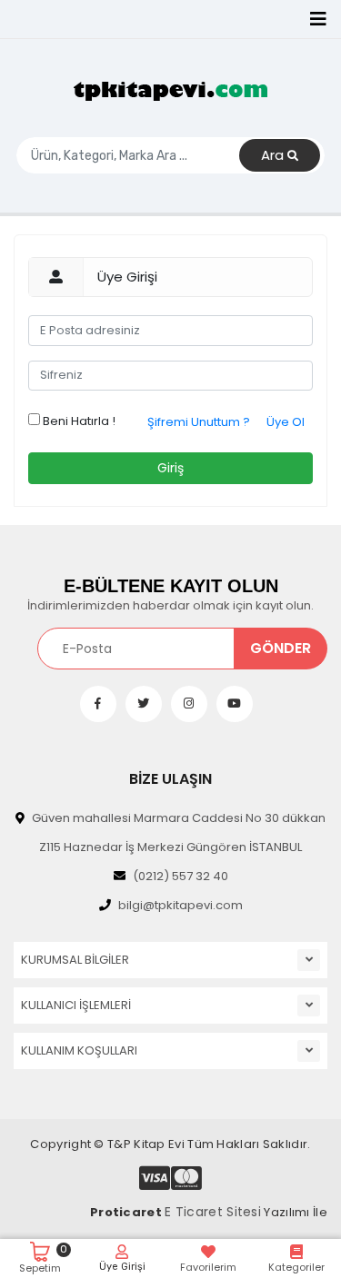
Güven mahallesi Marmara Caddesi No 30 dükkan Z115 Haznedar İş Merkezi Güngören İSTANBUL (179, 832)
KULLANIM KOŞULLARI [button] (79, 1050)
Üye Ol (285, 422)
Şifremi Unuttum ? (198, 422)
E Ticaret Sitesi (213, 1212)
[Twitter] (143, 704)
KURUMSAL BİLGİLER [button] (75, 959)
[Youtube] (234, 704)
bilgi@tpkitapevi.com (180, 905)
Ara (274, 154)
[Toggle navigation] (318, 19)
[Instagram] (189, 704)
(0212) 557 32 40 (180, 876)
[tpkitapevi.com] (170, 90)
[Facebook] (98, 704)
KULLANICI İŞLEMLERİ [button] (76, 1005)
